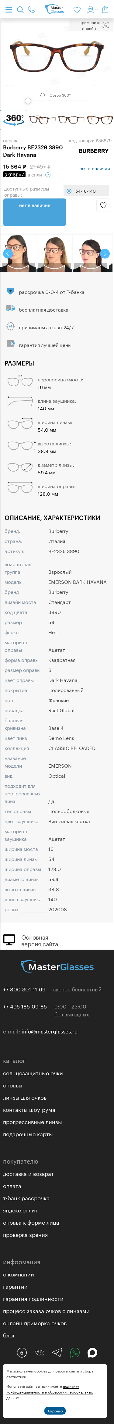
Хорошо (55, 1411)
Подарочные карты (28, 1133)
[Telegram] (57, 1353)
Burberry (58, 530)
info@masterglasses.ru (50, 1031)
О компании (18, 1273)
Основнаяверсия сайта (39, 940)
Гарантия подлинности (33, 1298)
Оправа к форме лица (31, 1221)
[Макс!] (92, 1353)
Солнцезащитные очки (33, 1072)
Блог (9, 1334)
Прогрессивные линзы (32, 1121)
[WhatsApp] (75, 1353)
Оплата (12, 1185)
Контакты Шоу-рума (29, 1109)
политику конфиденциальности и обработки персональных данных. (49, 1391)
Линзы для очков (25, 1096)
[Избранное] (78, 9)
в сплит (24, 174)
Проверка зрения (25, 1233)
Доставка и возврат (28, 1173)
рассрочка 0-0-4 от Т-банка (52, 291)
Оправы (12, 1084)
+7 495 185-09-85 (25, 1006)
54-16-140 (85, 190)
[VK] (39, 1353)
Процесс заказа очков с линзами (46, 1310)
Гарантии (15, 1285)
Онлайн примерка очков (35, 1322)
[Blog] (22, 1353)
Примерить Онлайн (89, 25)
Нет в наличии (34, 205)
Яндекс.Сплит (20, 1209)
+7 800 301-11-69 (24, 989)
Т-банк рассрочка (26, 1197)
